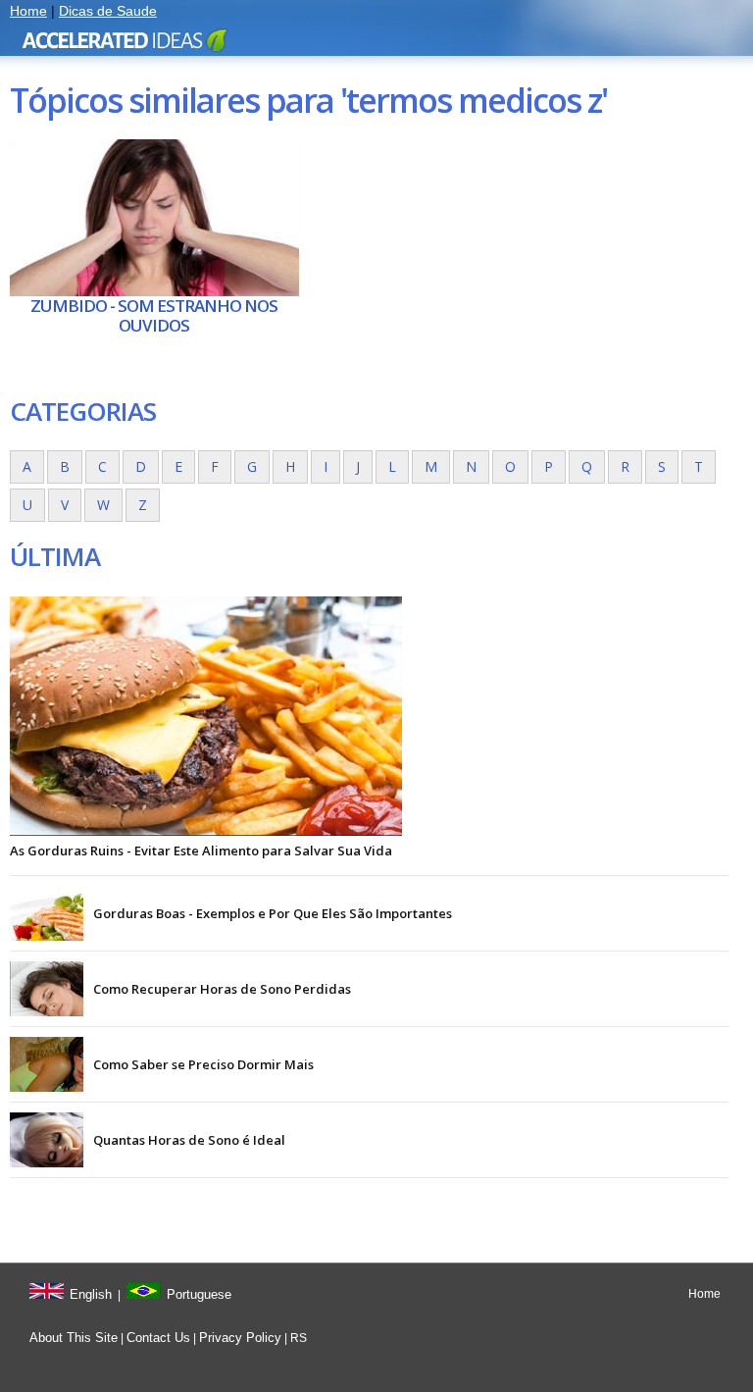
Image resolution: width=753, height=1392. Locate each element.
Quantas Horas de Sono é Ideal (189, 1140)
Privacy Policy (240, 1337)
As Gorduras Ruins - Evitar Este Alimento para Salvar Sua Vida (201, 850)
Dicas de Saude (108, 11)
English (91, 1294)
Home (28, 11)
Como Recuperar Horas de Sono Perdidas (222, 989)
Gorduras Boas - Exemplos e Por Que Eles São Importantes (272, 913)
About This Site (73, 1337)
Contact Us (158, 1337)
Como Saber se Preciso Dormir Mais (203, 1064)
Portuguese (199, 1294)
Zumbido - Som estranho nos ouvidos (153, 315)
